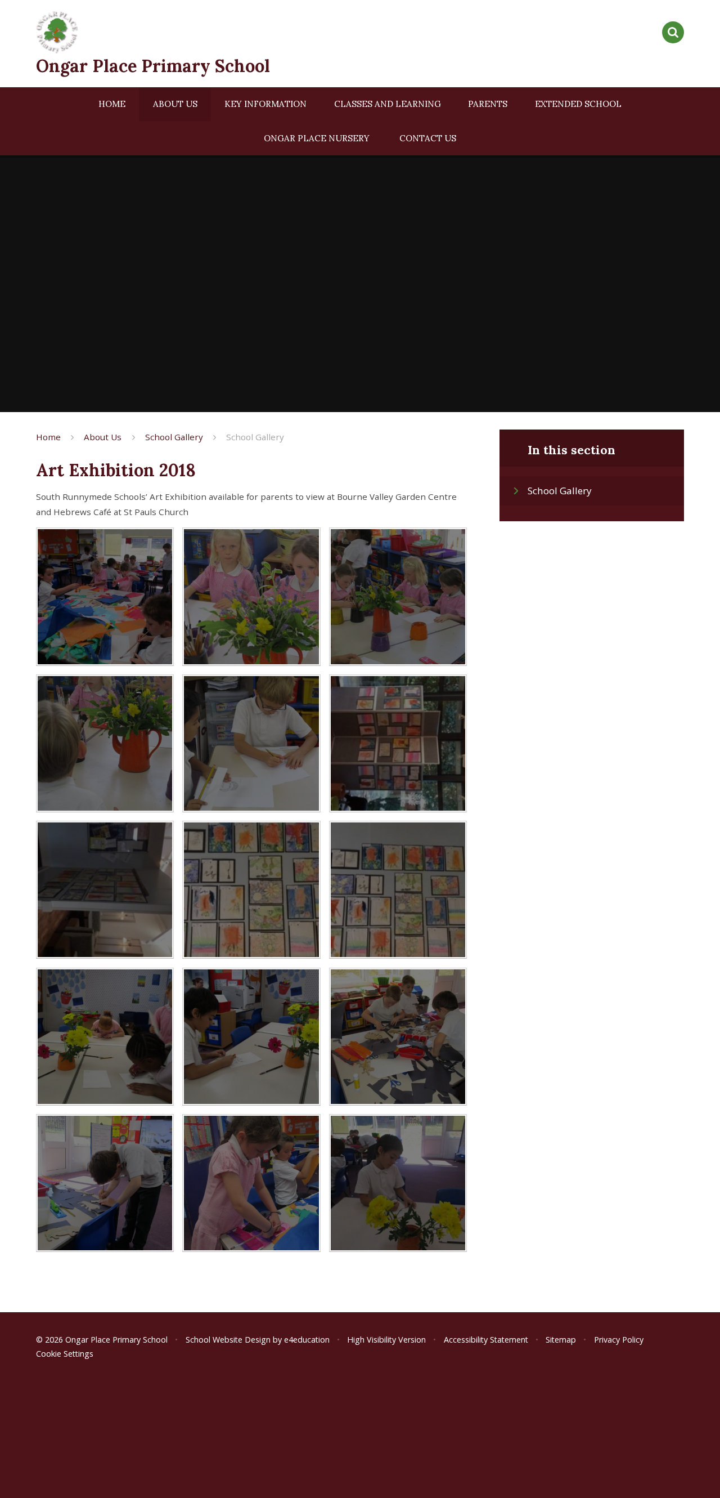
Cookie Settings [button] (64, 1353)
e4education (307, 1339)
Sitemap (561, 1339)
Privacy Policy (619, 1339)
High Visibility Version (386, 1339)
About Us (103, 436)
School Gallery (174, 436)
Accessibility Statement (486, 1339)
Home (48, 436)
